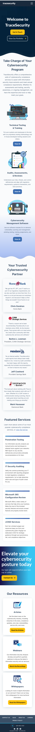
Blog (14, 717)
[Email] (14, 729)
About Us (22, 717)
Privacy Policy (17, 720)
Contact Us (6, 717)
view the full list (22, 430)
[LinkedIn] (17, 729)
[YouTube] (20, 729)
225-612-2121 (20, 725)
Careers (30, 717)
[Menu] (32, 3)
